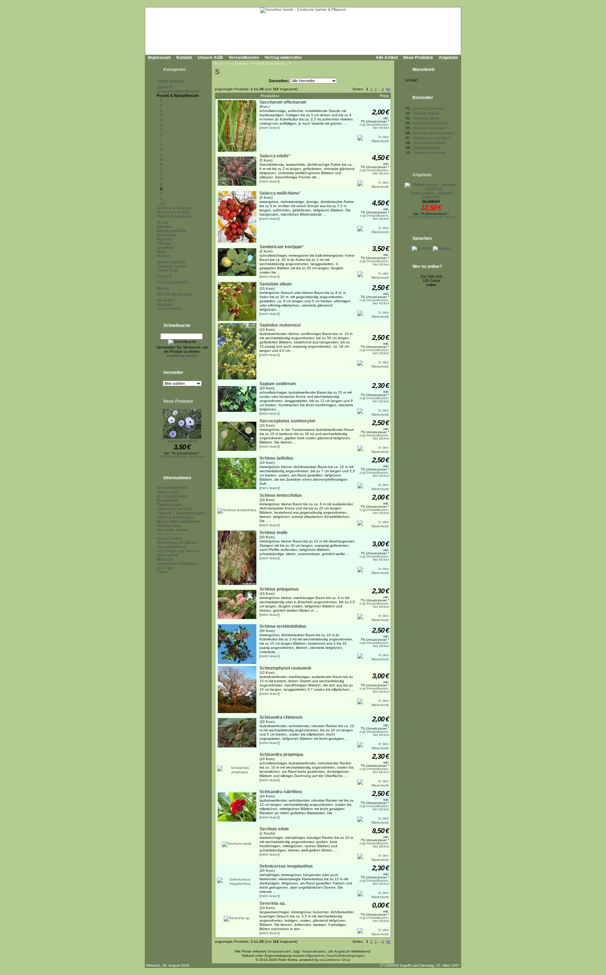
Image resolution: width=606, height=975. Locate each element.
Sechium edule (274, 828)
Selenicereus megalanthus (286, 866)
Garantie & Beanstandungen (181, 513)
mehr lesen (269, 128)
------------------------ (173, 534)
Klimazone (165, 559)
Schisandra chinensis (281, 717)
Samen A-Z (166, 87)
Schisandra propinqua (281, 754)
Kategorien (174, 69)
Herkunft (164, 276)
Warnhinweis (168, 555)
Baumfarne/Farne (172, 231)
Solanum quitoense (429, 108)
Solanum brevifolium (429, 143)
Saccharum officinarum (283, 102)
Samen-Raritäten (171, 262)
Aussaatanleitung (171, 547)
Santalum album (276, 284)
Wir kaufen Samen (172, 530)
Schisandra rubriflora (281, 791)
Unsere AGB (210, 57)
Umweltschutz (169, 525)
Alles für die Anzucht (174, 294)
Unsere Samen (169, 538)
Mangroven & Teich (173, 212)
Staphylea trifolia (426, 148)
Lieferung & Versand (174, 509)
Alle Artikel (387, 57)
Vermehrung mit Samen (176, 542)
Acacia (162, 222)
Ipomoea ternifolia (182, 441)
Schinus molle (274, 532)
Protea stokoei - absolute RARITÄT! (431, 195)
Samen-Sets (167, 270)
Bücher (163, 288)
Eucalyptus (166, 235)
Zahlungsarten (169, 504)
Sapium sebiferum (278, 383)
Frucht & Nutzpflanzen (178, 95)
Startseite (241, 63)
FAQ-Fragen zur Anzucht (178, 551)
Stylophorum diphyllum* (432, 138)
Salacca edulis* (275, 155)
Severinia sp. (272, 903)
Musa (161, 252)
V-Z (163, 204)
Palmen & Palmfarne (174, 216)
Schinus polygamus (279, 589)
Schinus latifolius (277, 458)
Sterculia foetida (426, 113)
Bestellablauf (167, 500)
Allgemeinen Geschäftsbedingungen (335, 955)
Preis (384, 96)
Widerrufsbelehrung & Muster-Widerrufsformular (179, 519)
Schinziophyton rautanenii (285, 668)
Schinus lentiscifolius (281, 495)
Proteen (163, 256)
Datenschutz (168, 492)
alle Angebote (339, 951)
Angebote (448, 57)
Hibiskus (164, 243)
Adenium (164, 226)
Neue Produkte (418, 57)
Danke (162, 572)
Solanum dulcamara (429, 128)
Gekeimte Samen (171, 266)
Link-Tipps (166, 568)
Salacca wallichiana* (280, 193)
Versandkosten (244, 57)
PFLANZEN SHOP (173, 282)
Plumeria (164, 239)
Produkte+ (270, 96)
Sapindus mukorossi (280, 325)
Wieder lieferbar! (170, 81)
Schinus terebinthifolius (283, 626)
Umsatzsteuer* (279, 951)
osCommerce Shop (334, 960)
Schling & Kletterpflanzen (178, 91)
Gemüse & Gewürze (174, 208)
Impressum (159, 57)
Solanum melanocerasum (433, 133)
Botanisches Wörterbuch (178, 563)
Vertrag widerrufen (283, 57)
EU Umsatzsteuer (172, 496)
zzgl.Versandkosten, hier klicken (182, 456)
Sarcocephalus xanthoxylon (287, 421)
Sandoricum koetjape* (282, 246)
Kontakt (184, 57)
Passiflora (165, 247)
